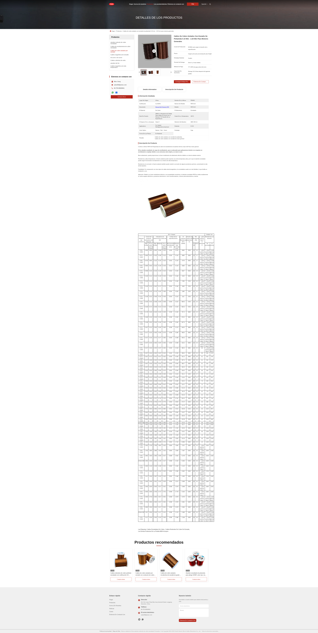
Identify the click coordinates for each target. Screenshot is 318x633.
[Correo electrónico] (116, 93)
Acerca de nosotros (140, 4)
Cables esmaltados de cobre (155, 529)
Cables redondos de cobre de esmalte (177, 529)
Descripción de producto (174, 89)
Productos (150, 4)
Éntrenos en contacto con (176, 4)
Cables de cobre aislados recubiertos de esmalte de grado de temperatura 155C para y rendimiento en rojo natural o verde (171, 574)
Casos (111, 611)
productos (112, 602)
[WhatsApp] (112, 93)
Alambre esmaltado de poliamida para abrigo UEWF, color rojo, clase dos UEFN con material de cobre (196, 574)
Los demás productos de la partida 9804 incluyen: (153, 531)
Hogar (131, 4)
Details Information (150, 89)
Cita (192, 4)
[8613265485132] (142, 620)
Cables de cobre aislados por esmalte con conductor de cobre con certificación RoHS (144, 574)
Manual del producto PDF (162, 107)
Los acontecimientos (160, 4)
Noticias (111, 608)
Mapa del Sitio (116, 631)
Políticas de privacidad (105, 631)
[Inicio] (112, 4)
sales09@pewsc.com (120, 85)
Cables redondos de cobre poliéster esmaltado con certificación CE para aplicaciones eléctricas (120, 574)
